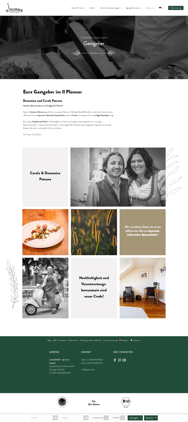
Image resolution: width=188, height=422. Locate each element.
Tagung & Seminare (133, 8)
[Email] (124, 360)
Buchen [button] (149, 418)
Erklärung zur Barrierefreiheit (90, 340)
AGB (55, 340)
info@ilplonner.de (87, 369)
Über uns (149, 8)
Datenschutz (73, 340)
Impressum (62, 340)
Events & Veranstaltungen (109, 8)
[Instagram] (119, 360)
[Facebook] (114, 360)
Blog (49, 340)
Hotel (92, 8)
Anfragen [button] (134, 418)
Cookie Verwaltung (110, 340)
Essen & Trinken (77, 8)
